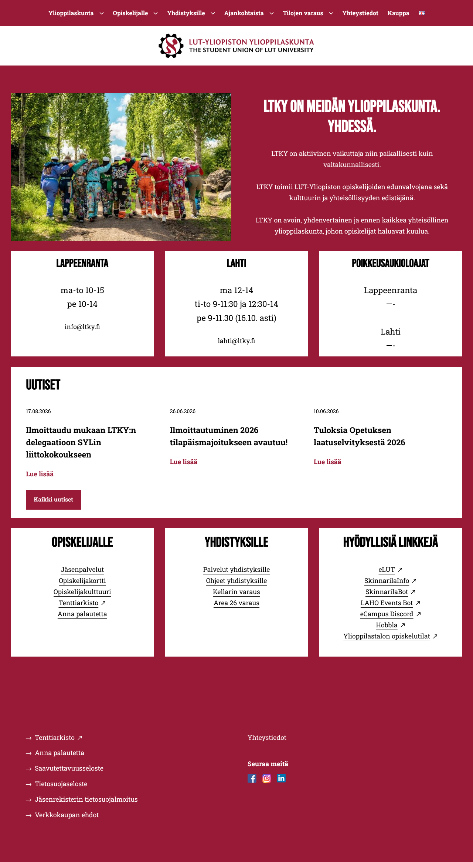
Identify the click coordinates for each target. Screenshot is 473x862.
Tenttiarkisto (78, 602)
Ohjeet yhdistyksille (236, 580)
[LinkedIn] (281, 778)
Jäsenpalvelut (82, 569)
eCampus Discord (387, 614)
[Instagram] (266, 778)
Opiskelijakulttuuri (82, 591)
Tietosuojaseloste (61, 783)
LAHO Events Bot (387, 602)
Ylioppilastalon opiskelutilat (386, 636)
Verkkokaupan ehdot (67, 815)
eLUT (387, 569)
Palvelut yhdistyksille (236, 569)
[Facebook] (252, 778)
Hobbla (387, 625)
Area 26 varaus (236, 602)
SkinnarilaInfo (386, 580)
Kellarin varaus (236, 591)
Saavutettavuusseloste (69, 768)
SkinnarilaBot (386, 591)
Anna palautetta (82, 614)
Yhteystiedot (267, 737)
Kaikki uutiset (53, 499)
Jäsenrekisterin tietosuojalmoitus (86, 799)
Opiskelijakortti (82, 580)
